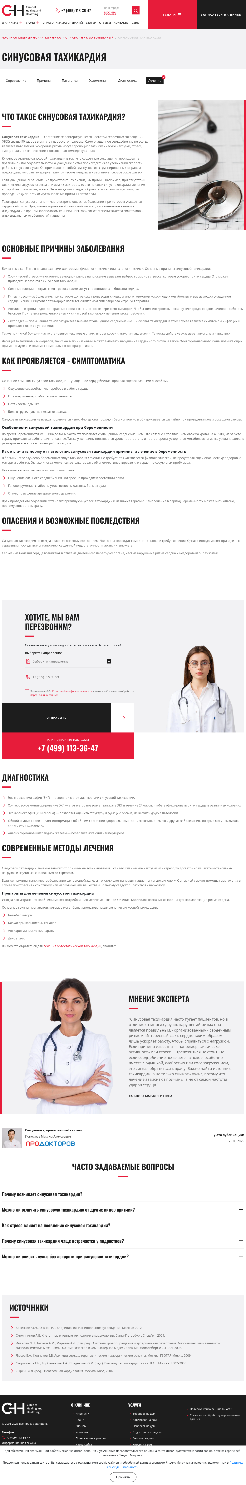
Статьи (91, 22)
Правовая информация (91, 1438)
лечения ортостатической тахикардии (72, 946)
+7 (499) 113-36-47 (76, 10)
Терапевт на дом (144, 1413)
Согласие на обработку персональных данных (215, 1417)
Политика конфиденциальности (211, 1409)
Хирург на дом (142, 1444)
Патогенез (70, 80)
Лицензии (82, 1413)
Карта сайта (84, 1444)
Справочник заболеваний (63, 22)
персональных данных (44, 695)
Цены (135, 22)
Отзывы (105, 22)
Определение (16, 80)
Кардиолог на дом (145, 1420)
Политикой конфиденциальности (72, 691)
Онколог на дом (143, 1438)
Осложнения (97, 80)
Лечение (154, 80)
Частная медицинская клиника (31, 37)
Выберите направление (43, 653)
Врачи (30, 22)
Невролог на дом (144, 1426)
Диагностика (127, 80)
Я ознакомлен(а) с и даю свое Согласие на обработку (82, 693)
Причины (44, 80)
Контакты (121, 22)
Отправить (56, 718)
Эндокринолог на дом (147, 1432)
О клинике (10, 22)
